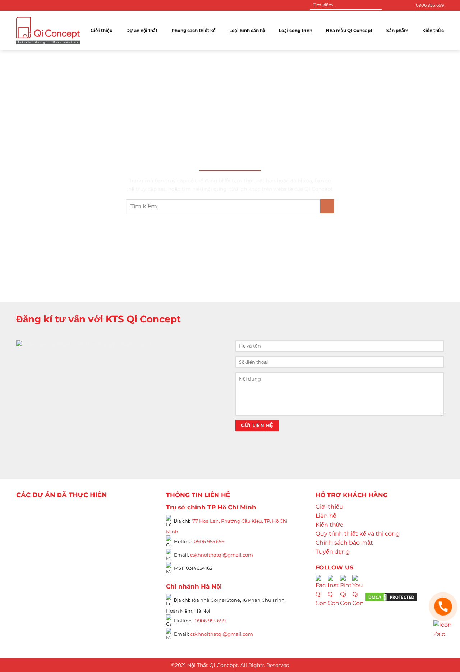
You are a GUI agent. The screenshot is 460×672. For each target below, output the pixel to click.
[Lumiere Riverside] (114, 591)
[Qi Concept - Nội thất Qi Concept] (48, 30)
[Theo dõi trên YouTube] (402, 5)
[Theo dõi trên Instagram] (395, 5)
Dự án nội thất (141, 30)
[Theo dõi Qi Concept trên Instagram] (333, 596)
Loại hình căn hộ (247, 30)
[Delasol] (127, 572)
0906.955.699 (430, 5)
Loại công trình (295, 30)
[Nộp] (376, 5)
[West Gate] (120, 512)
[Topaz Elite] (88, 512)
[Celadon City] (27, 522)
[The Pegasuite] (133, 557)
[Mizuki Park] (59, 591)
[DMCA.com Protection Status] (391, 597)
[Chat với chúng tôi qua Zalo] (443, 629)
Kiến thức (433, 30)
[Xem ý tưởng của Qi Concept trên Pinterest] (345, 596)
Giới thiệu (101, 30)
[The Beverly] (27, 541)
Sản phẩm (397, 30)
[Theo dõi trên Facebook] (388, 5)
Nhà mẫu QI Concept (349, 30)
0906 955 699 (209, 541)
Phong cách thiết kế (193, 30)
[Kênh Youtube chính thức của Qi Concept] (357, 596)
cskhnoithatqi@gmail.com (221, 555)
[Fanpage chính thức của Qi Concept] (321, 596)
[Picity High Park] (52, 512)
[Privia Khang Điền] (27, 562)
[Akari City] (33, 581)
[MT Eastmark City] (133, 532)
